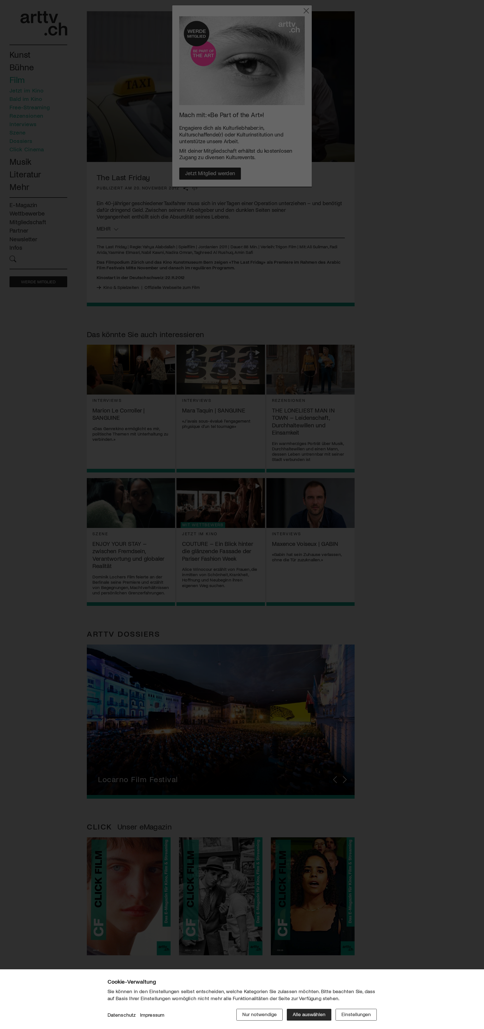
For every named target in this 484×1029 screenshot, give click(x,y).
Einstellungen (356, 1014)
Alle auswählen (309, 1014)
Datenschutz (122, 1015)
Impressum (152, 1015)
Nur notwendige (259, 1014)
